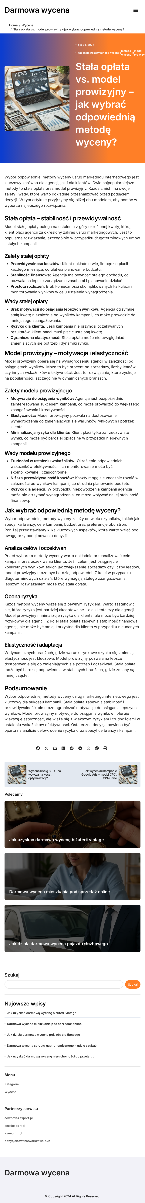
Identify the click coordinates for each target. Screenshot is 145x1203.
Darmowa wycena (37, 10)
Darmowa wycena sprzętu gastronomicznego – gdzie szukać (51, 1045)
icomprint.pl (13, 1133)
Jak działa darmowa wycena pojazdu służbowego (58, 943)
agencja (84, 52)
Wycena (10, 1092)
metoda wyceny (126, 52)
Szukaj (12, 975)
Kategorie (12, 1084)
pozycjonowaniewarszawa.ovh (27, 1141)
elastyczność (100, 52)
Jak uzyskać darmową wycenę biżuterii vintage (56, 839)
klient (115, 52)
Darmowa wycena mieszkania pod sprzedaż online (59, 891)
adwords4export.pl (19, 1118)
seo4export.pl (15, 1126)
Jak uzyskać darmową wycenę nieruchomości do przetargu (51, 1056)
